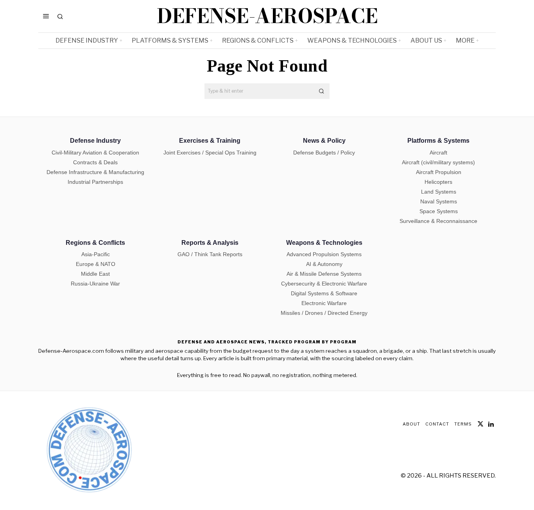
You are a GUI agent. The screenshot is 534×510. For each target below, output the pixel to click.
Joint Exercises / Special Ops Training (209, 152)
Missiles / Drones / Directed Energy (324, 313)
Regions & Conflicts (95, 242)
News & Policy (324, 140)
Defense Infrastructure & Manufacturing (95, 172)
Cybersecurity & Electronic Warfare (324, 283)
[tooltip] (480, 424)
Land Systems (438, 192)
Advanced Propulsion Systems (324, 254)
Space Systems (438, 211)
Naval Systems (438, 201)
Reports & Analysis (209, 242)
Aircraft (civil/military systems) (438, 162)
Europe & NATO (95, 264)
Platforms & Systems (438, 140)
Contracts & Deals (95, 162)
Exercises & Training (209, 140)
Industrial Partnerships (95, 182)
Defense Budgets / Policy (324, 152)
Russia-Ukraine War (95, 283)
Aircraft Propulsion (438, 172)
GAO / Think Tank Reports (209, 254)
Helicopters (438, 182)
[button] (322, 91)
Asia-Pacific (95, 254)
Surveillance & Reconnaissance (438, 221)
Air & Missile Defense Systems (324, 274)
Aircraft (438, 152)
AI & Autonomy (324, 264)
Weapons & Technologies (324, 242)
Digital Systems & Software (324, 293)
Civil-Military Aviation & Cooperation (95, 152)
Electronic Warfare (324, 303)
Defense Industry (95, 140)
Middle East (95, 274)
